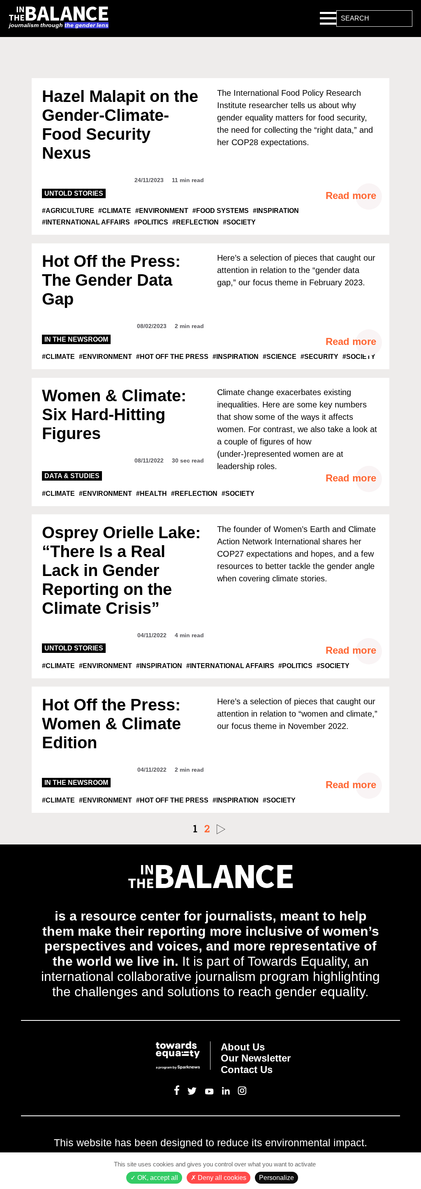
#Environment (161, 210)
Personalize (276, 1177)
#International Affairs (86, 222)
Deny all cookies (221, 1177)
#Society (239, 222)
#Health (151, 493)
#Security (319, 356)
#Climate (114, 210)
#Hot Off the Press (172, 356)
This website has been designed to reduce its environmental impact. (210, 1142)
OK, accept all (157, 1177)
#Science (279, 356)
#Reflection (195, 222)
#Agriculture (68, 210)
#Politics (151, 222)
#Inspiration (276, 210)
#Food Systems (220, 210)
